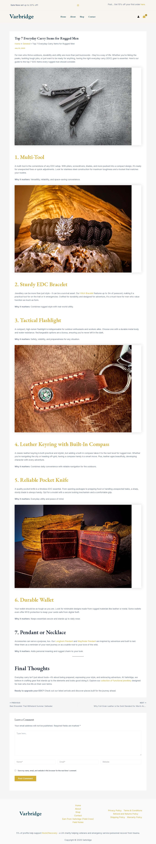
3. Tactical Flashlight (38, 320)
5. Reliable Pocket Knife (41, 479)
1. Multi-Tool (29, 157)
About (73, 16)
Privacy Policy (115, 810)
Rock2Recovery (49, 833)
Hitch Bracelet (86, 293)
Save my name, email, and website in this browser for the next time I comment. (47, 771)
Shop (82, 16)
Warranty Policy (134, 817)
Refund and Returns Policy (125, 814)
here (143, 4)
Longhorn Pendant (64, 641)
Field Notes (78, 822)
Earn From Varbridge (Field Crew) (78, 819)
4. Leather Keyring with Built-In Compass (62, 444)
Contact (91, 16)
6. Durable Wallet (34, 599)
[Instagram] (78, 5)
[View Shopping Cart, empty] (144, 16)
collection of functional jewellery (116, 680)
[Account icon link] (138, 17)
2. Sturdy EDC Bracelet (41, 284)
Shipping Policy (117, 817)
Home (63, 16)
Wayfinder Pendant (87, 641)
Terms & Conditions (133, 810)
